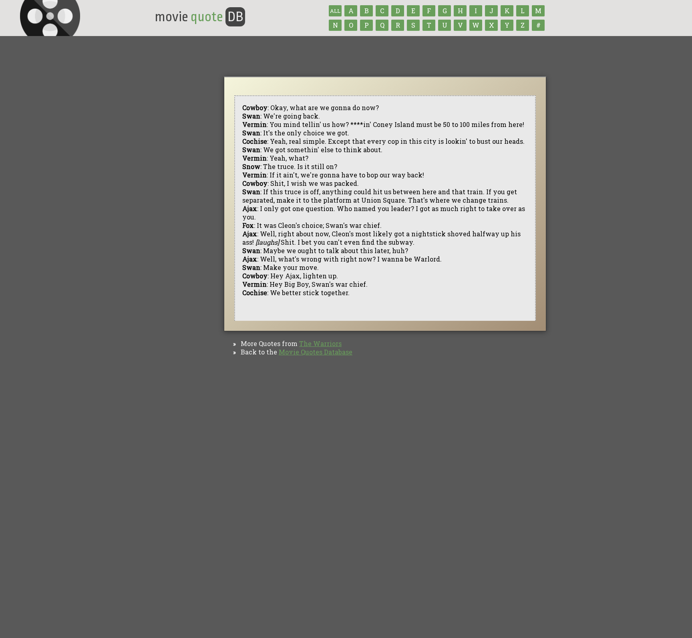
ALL (335, 10)
